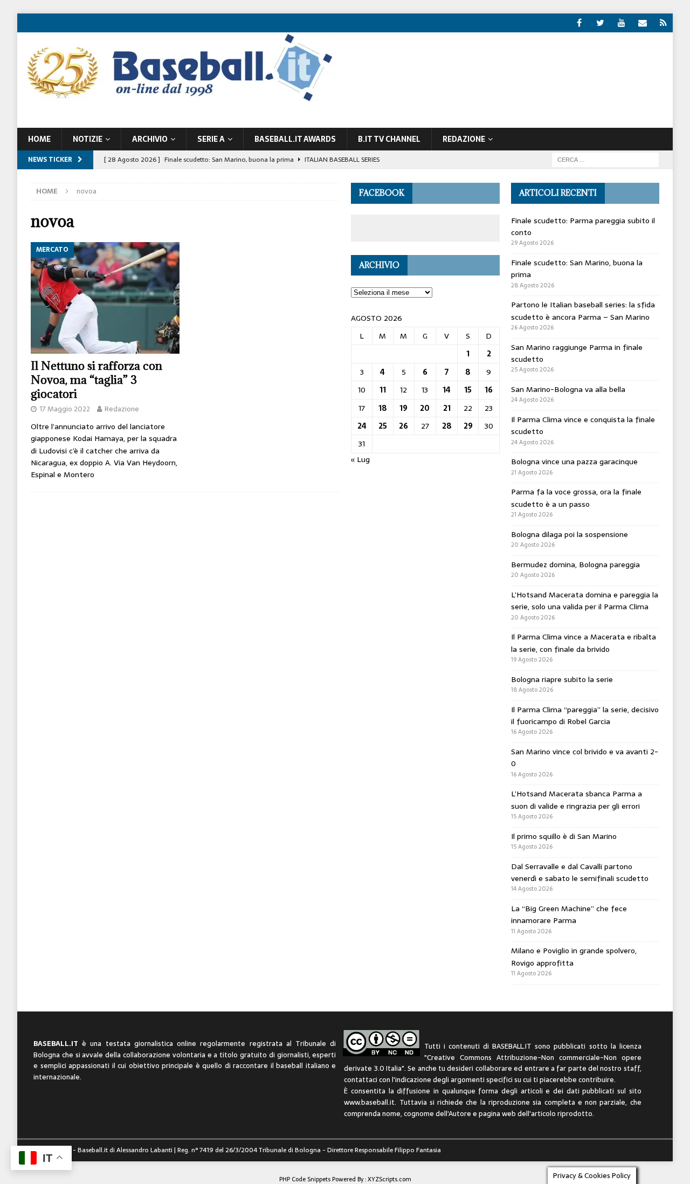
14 (447, 390)
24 (362, 426)
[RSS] (663, 22)
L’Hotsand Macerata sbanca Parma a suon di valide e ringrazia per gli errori (576, 799)
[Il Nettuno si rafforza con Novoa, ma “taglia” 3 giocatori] (105, 298)
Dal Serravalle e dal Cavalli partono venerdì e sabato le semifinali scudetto (579, 872)
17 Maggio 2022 (64, 409)
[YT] (621, 22)
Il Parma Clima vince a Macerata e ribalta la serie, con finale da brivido (583, 643)
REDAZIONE (464, 139)
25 (382, 426)
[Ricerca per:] (605, 159)
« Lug (360, 459)
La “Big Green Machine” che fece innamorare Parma (569, 914)
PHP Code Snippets (304, 1179)
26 (403, 426)
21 (447, 408)
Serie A (211, 139)
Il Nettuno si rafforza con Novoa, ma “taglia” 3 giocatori (96, 380)
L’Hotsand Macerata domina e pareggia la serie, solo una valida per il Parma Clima (584, 600)
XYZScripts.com (389, 1179)
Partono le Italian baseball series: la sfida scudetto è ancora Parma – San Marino (583, 310)
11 (383, 390)
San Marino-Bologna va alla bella (568, 389)
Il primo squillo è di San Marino (564, 836)
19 (403, 408)
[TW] (600, 22)
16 (489, 390)
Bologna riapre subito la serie (562, 679)
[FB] (579, 22)
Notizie (87, 139)
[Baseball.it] (177, 100)
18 (382, 408)
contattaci (360, 1079)
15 (468, 390)
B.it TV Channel (389, 139)
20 (425, 408)
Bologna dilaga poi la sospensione (569, 534)
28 (447, 426)
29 (468, 426)
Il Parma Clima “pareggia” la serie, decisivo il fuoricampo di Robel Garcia (585, 715)
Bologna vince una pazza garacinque (574, 461)
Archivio (150, 139)
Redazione (122, 409)
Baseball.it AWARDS (295, 139)
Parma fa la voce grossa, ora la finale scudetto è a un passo (576, 498)
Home (39, 139)
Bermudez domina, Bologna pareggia (575, 564)
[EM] (642, 22)
